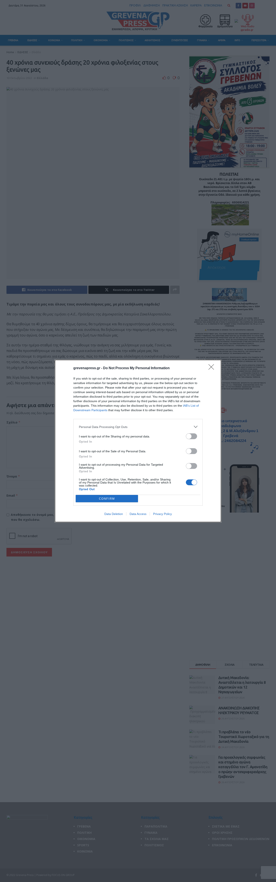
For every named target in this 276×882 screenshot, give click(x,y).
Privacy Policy (162, 514)
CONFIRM (107, 498)
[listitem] (138, 427)
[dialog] (138, 441)
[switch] (191, 436)
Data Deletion (113, 514)
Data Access (138, 514)
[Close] (213, 368)
